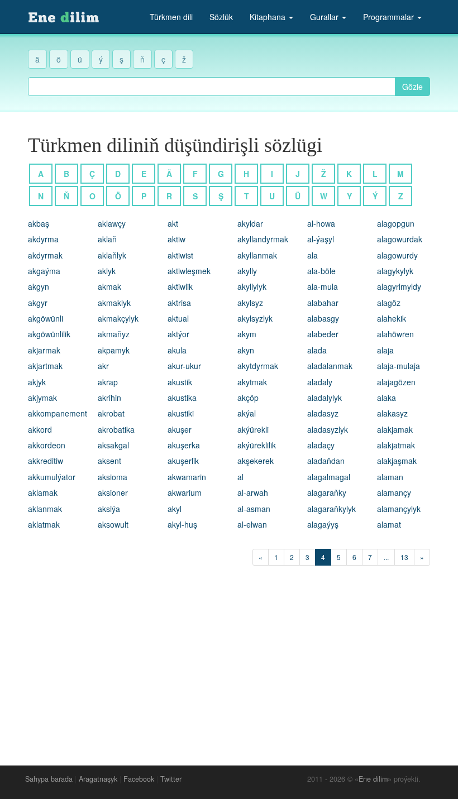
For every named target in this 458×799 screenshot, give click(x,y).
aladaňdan (326, 460)
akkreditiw (45, 460)
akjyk (37, 381)
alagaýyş (322, 524)
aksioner (113, 492)
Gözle (412, 86)
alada (317, 350)
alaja (385, 350)
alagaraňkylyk (331, 508)
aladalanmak (329, 365)
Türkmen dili (171, 16)
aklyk (107, 270)
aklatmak (44, 524)
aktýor (178, 333)
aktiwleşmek (189, 270)
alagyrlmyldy (399, 286)
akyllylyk (251, 286)
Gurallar (325, 16)
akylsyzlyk (255, 318)
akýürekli (253, 429)
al (240, 476)
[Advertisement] (229, 663)
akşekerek (255, 460)
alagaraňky (326, 492)
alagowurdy (397, 255)
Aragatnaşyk (98, 779)
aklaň (107, 239)
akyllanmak (257, 255)
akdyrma (43, 239)
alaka (386, 397)
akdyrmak (45, 255)
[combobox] (211, 86)
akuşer (180, 429)
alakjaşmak (397, 460)
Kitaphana (269, 16)
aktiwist (180, 255)
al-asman (253, 508)
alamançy (394, 492)
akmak (109, 286)
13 (404, 557)
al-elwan (252, 524)
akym (246, 333)
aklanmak (45, 508)
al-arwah (252, 492)
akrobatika (116, 429)
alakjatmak (396, 445)
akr (103, 365)
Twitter (171, 779)
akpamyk (114, 350)
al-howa (321, 223)
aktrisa (179, 302)
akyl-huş (182, 524)
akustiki (181, 413)
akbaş (38, 223)
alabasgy (323, 318)
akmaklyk (114, 302)
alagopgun (395, 223)
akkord (40, 429)
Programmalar (389, 16)
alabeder (322, 333)
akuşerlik (183, 460)
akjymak (42, 397)
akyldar (250, 223)
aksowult (113, 524)
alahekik (391, 318)
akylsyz (250, 302)
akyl (175, 508)
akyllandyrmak (262, 239)
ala (312, 255)
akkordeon (46, 445)
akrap (108, 381)
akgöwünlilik (49, 333)
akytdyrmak (257, 365)
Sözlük (221, 16)
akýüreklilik (256, 445)
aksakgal (113, 445)
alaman (390, 476)
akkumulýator (51, 476)
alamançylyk (399, 508)
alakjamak (395, 429)
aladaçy (321, 445)
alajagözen (396, 381)
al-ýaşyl (320, 239)
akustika (182, 397)
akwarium (185, 492)
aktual (178, 318)
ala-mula (322, 286)
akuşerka (184, 445)
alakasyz (392, 413)
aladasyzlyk (327, 429)
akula (177, 350)
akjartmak (45, 365)
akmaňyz (114, 333)
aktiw (176, 239)
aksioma (112, 476)
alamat (389, 524)
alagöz (388, 302)
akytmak (252, 381)
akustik (180, 381)
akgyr (37, 302)
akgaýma (44, 270)
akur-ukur (184, 365)
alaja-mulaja (398, 365)
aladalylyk (324, 397)
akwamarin (187, 476)
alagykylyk (395, 270)
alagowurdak (399, 239)
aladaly (319, 381)
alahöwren (395, 333)
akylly (247, 270)
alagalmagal (328, 476)
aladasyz (322, 413)
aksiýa (109, 508)
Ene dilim (373, 779)
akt (173, 223)
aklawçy (112, 223)
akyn (245, 350)
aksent (109, 460)
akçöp (248, 397)
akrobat (111, 413)
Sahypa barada (49, 779)
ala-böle (321, 270)
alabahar (322, 302)
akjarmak (44, 350)
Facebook (138, 779)
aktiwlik (180, 286)
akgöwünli (45, 318)
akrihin (109, 397)
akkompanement (57, 413)
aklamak (43, 492)
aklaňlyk (112, 255)
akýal (246, 413)
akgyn (38, 286)
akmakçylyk (118, 318)
